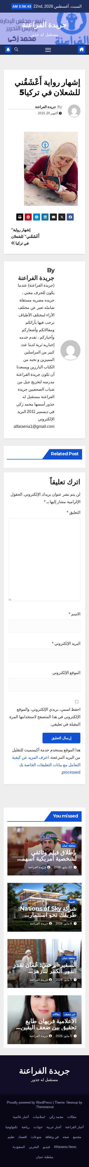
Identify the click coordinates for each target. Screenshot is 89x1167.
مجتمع (77, 1137)
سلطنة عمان (68, 845)
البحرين (34, 1147)
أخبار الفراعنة (74, 1127)
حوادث (38, 1127)
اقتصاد (71, 901)
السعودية (19, 1147)
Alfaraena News (65, 1147)
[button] (16, 49)
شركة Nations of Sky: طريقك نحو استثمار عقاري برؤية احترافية (47, 914)
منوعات (36, 1137)
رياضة (25, 1127)
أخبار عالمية (21, 1117)
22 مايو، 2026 (63, 867)
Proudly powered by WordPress (30, 1102)
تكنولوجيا (11, 1127)
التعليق (73, 512)
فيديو (46, 1147)
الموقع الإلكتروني (66, 673)
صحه (66, 1137)
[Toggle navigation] (48, 49)
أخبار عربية (53, 1127)
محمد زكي (56, 1117)
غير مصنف (69, 1014)
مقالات (56, 1014)
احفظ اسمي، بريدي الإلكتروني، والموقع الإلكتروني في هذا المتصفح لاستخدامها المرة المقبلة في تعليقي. (44, 716)
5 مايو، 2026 (64, 979)
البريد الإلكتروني (66, 643)
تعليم (11, 1137)
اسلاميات (39, 1117)
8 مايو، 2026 (64, 923)
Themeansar (45, 1107)
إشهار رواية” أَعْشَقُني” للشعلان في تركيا (25, 236)
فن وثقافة (52, 1137)
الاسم (74, 614)
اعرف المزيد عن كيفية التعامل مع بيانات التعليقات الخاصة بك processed (46, 764)
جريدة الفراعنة (44, 24)
